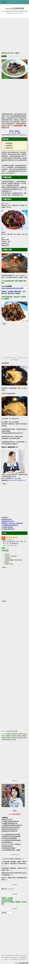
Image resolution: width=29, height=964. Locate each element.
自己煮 (12, 731)
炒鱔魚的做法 (13, 735)
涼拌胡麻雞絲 (7, 558)
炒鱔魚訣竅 (9, 143)
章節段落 (5, 139)
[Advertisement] (14, 32)
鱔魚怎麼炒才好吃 (15, 737)
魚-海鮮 (15, 731)
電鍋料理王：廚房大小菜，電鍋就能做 (12, 523)
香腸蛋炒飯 (7, 561)
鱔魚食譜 (5, 739)
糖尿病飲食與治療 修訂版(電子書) (11, 827)
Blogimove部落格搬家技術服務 (21, 963)
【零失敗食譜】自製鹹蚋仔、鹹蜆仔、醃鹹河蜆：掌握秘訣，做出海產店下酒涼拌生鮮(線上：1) (14, 863)
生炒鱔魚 (3, 737)
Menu (5, 2)
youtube (14, 133)
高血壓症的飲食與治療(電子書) (10, 829)
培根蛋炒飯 (7, 554)
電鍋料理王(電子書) (7, 819)
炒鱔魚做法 (8, 735)
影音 (19, 478)
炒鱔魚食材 (9, 145)
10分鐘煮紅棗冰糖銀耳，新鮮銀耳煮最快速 (13, 560)
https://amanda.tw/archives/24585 (12, 288)
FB (9, 133)
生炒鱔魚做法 (8, 737)
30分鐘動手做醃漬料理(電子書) (10, 821)
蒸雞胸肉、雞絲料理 (9, 563)
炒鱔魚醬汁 (19, 735)
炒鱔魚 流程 (9, 148)
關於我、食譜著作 (14, 131)
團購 (19, 133)
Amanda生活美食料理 (14, 9)
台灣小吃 (4, 56)
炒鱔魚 (24, 733)
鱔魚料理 (21, 737)
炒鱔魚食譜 (24, 735)
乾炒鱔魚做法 (9, 733)
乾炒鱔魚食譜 (15, 733)
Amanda (10, 56)
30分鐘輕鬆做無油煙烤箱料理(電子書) (12, 825)
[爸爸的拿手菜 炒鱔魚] (14, 69)
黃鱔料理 (14, 739)
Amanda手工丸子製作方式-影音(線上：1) (13, 858)
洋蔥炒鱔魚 (20, 733)
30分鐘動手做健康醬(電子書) (9, 823)
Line (16, 478)
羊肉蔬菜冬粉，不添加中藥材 (11, 556)
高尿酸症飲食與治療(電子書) (9, 831)
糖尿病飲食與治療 (6, 519)
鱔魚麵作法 (9, 739)
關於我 (14, 811)
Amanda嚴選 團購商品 (14, 814)
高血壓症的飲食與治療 (8, 521)
